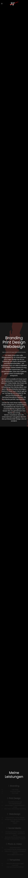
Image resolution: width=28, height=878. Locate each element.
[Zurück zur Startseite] (14, 3)
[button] (2, 3)
